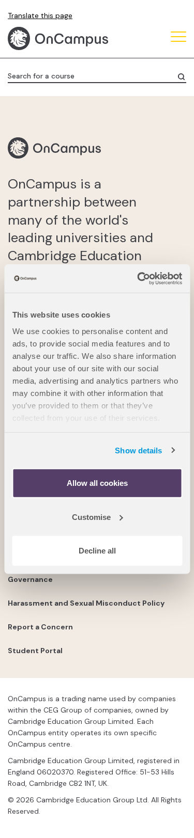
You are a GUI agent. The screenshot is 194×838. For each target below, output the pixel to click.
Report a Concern (40, 626)
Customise (91, 516)
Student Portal (35, 650)
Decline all (97, 550)
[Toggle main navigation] (178, 38)
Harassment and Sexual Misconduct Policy (86, 603)
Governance (30, 579)
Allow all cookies (97, 483)
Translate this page (40, 15)
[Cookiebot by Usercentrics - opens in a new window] (138, 278)
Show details (138, 450)
